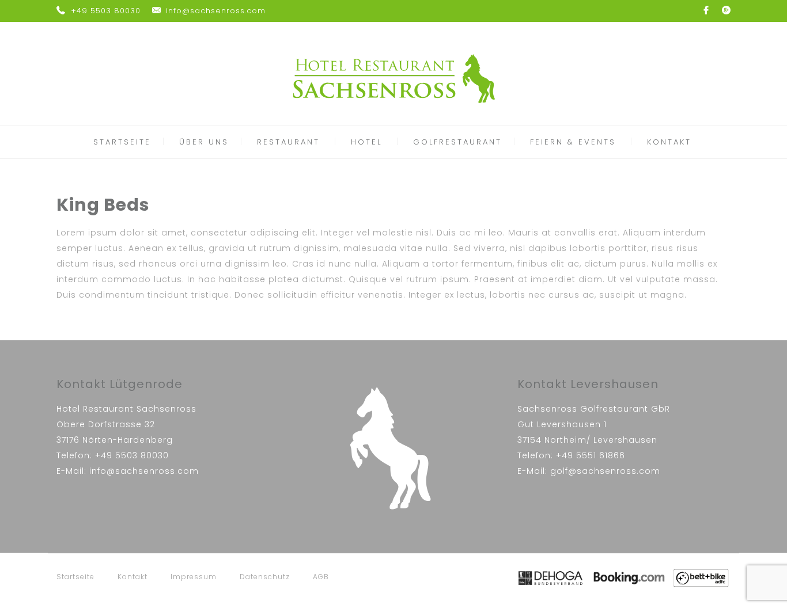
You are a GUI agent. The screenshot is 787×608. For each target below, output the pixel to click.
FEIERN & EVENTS (573, 141)
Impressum (194, 577)
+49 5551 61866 (590, 455)
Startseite (75, 577)
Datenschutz (265, 577)
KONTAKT (669, 141)
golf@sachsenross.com (605, 471)
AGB (321, 577)
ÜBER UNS (204, 141)
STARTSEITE (122, 141)
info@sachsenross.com (216, 10)
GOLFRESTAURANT (457, 141)
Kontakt (132, 577)
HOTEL (366, 141)
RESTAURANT (288, 141)
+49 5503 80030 (106, 10)
